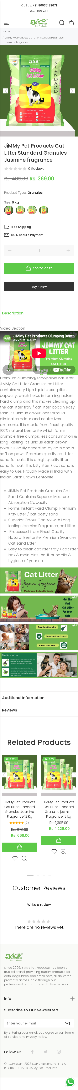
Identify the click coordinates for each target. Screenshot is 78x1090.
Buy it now (39, 287)
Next (74, 775)
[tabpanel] (19, 805)
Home (6, 31)
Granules (35, 192)
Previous (4, 775)
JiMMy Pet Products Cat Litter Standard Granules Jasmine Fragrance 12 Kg (19, 809)
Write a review (39, 904)
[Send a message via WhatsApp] (70, 1082)
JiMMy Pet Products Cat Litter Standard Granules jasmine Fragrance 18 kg (58, 809)
